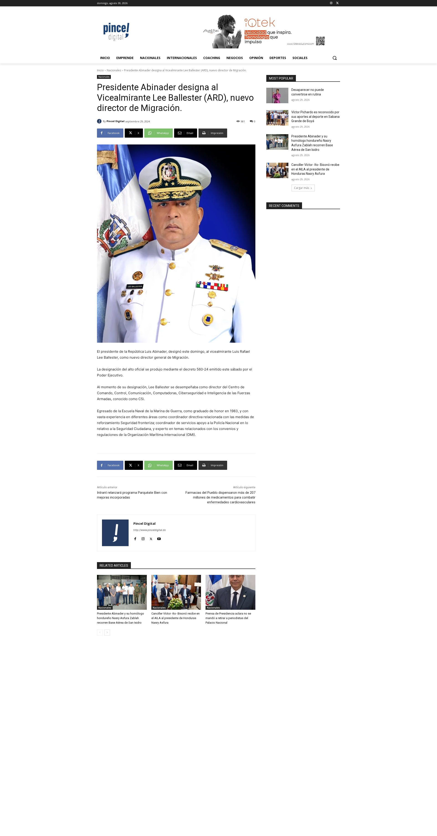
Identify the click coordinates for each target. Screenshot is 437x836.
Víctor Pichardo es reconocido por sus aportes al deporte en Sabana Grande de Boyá (315, 116)
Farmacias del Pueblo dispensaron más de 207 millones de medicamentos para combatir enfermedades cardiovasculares (220, 497)
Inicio (100, 70)
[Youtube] (159, 538)
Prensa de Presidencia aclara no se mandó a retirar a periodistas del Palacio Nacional (228, 618)
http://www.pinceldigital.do (149, 530)
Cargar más (301, 188)
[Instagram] (331, 3)
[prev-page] (100, 632)
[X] (337, 3)
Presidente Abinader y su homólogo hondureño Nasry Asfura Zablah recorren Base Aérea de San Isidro (120, 618)
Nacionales (114, 70)
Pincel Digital (115, 121)
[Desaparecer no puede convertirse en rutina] (277, 95)
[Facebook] (135, 538)
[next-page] (107, 632)
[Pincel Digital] (100, 121)
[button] (334, 57)
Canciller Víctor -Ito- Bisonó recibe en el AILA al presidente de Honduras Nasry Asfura (175, 618)
